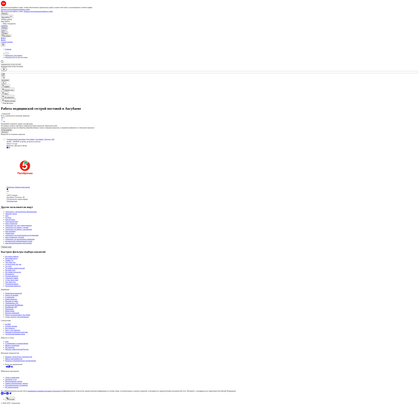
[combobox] (11, 64)
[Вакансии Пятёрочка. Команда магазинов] (212, 167)
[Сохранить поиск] (3, 75)
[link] (4, 33)
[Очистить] (4, 69)
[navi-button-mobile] (3, 45)
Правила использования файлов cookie (38, 11)
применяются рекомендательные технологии (44, 391)
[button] (3, 38)
